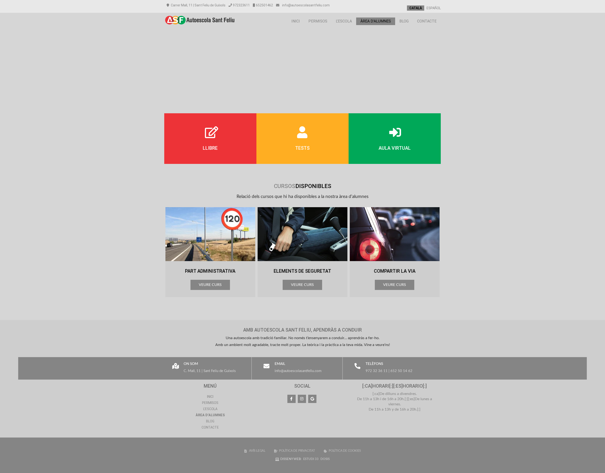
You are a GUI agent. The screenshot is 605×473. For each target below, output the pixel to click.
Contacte (426, 21)
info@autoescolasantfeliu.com (306, 5)
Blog (404, 21)
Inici (295, 21)
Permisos (317, 21)
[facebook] (291, 399)
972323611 (241, 5)
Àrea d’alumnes (375, 21)
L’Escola (344, 21)
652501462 (264, 5)
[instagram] (302, 399)
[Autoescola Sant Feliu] (199, 26)
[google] (312, 399)
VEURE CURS (210, 285)
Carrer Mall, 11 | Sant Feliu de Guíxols (197, 5)
